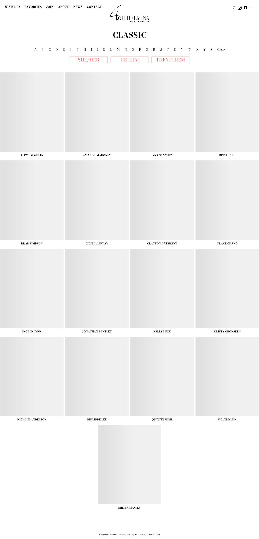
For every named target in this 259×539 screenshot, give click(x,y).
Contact (94, 6)
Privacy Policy (126, 534)
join (49, 6)
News (77, 6)
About (63, 6)
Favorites (33, 6)
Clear (221, 49)
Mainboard (153, 534)
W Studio (12, 6)
